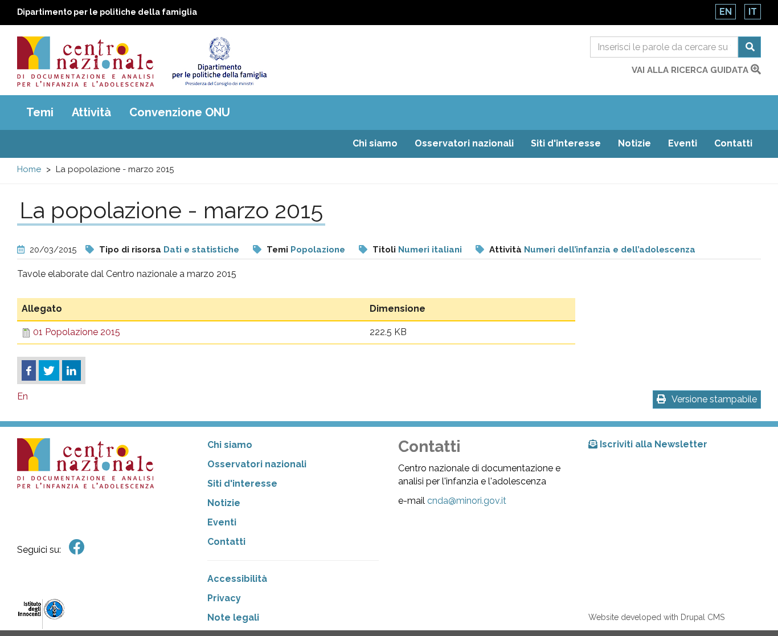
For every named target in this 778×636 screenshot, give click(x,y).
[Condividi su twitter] (49, 370)
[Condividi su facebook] (29, 370)
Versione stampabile (714, 399)
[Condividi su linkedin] (71, 370)
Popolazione (317, 249)
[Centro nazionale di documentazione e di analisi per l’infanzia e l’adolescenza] (85, 61)
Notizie (634, 143)
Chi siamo (375, 143)
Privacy (224, 598)
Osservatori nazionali (464, 143)
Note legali (233, 617)
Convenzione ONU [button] (179, 112)
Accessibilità (237, 578)
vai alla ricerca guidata (691, 70)
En (725, 11)
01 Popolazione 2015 (76, 332)
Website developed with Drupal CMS (656, 617)
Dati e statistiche (201, 249)
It (752, 11)
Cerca (749, 47)
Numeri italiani (430, 249)
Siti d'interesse (566, 143)
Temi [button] (40, 112)
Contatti (733, 143)
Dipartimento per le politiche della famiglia (107, 12)
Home (29, 169)
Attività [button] (91, 112)
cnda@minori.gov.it (466, 500)
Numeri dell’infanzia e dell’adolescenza (609, 249)
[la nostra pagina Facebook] (77, 547)
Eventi (682, 143)
